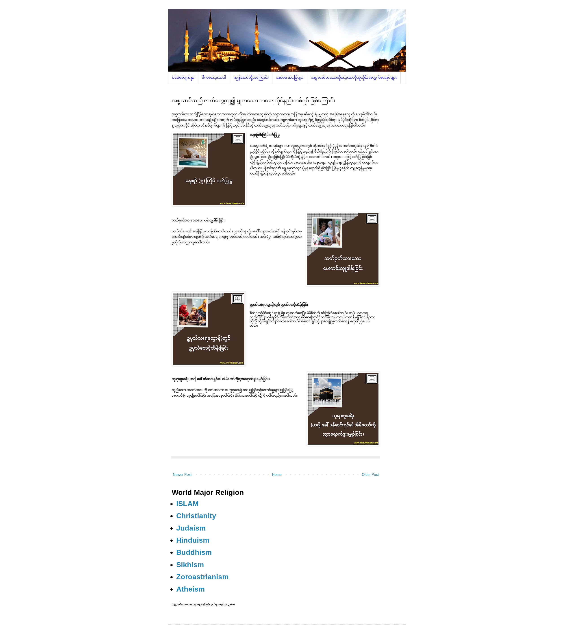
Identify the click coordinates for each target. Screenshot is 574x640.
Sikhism (190, 565)
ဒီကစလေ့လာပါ (214, 77)
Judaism (191, 528)
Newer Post (182, 474)
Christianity (196, 516)
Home (277, 474)
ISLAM (187, 504)
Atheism (190, 589)
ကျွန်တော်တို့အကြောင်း (251, 77)
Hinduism (192, 540)
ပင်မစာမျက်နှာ (183, 77)
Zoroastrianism (202, 577)
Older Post (370, 474)
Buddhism (194, 552)
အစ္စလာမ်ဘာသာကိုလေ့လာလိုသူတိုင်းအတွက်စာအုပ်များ (354, 77)
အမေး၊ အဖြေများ (290, 77)
